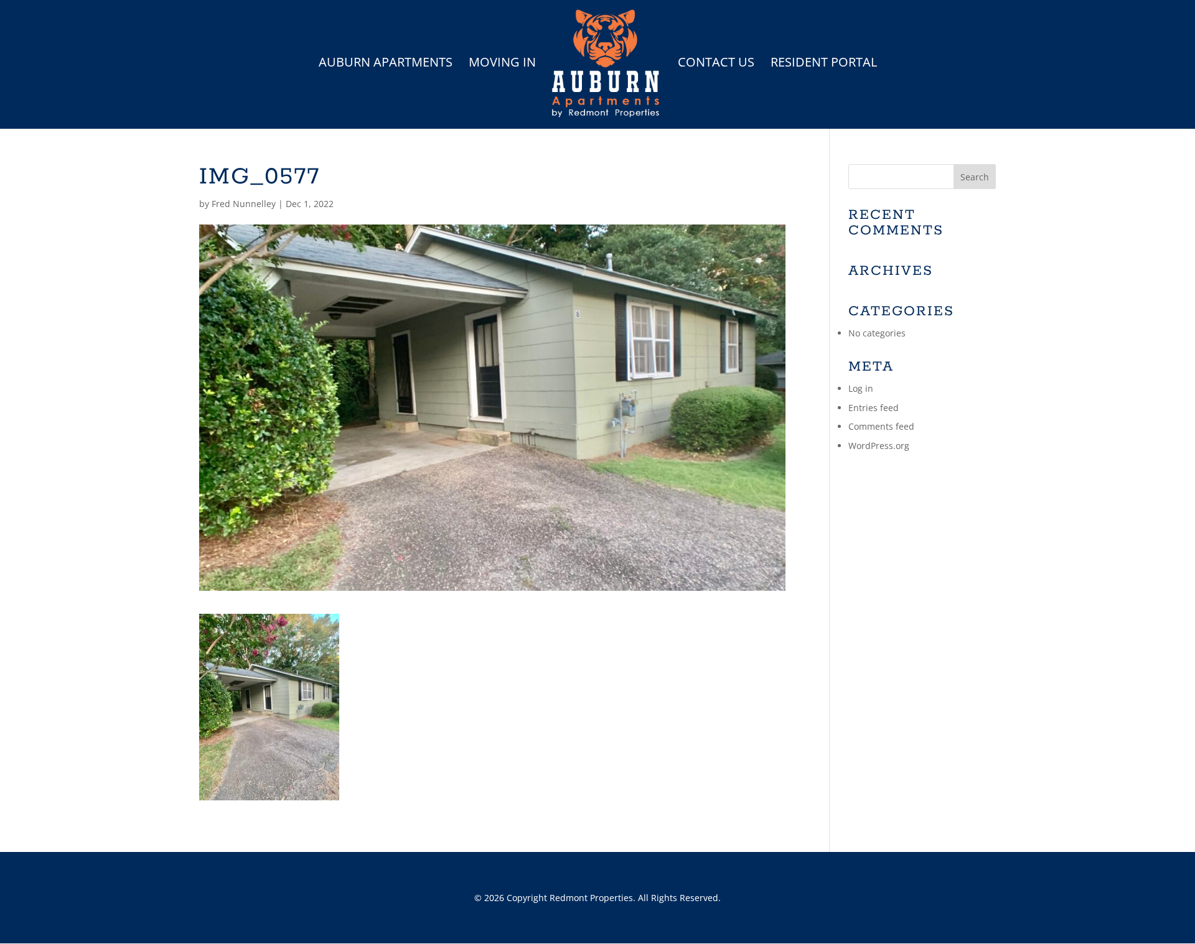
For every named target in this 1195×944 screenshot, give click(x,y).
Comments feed (881, 426)
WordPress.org (878, 445)
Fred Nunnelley (244, 204)
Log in (860, 388)
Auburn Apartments (385, 64)
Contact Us (716, 64)
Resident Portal (824, 64)
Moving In (502, 64)
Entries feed (873, 408)
